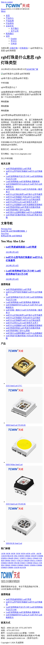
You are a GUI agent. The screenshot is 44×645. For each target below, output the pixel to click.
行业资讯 (10, 23)
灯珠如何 (36, 558)
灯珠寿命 (7, 560)
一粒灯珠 (38, 553)
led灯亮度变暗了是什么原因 (18, 210)
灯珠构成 (29, 563)
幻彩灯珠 (14, 48)
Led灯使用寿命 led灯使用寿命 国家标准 (23, 181)
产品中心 (10, 18)
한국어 (14, 41)
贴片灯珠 (23, 567)
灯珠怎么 (33, 560)
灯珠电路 (20, 565)
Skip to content (7, 2)
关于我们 (15, 28)
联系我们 (10, 34)
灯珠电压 (7, 565)
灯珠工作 (20, 560)
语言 (8, 36)
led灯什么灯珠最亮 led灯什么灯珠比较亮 (23, 199)
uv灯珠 (33, 553)
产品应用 (10, 21)
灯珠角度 (4, 567)
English (14, 39)
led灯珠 (27, 553)
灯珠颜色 (10, 567)
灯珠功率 (34, 556)
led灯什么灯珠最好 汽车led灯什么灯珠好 (23, 197)
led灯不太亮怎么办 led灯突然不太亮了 (22, 202)
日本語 (14, 43)
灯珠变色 (4, 558)
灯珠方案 (17, 563)
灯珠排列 (39, 560)
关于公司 (15, 31)
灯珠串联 (21, 556)
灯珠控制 (10, 563)
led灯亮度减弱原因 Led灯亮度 (18, 169)
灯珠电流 (14, 565)
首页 (8, 16)
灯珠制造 (27, 556)
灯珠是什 (23, 563)
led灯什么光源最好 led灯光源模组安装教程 (24, 205)
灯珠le (16, 556)
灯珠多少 (29, 558)
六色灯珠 (4, 556)
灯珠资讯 (24, 48)
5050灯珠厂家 (32, 69)
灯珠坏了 (17, 558)
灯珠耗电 (33, 565)
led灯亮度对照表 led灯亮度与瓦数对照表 (23, 207)
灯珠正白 (36, 563)
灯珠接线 (4, 563)
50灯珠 (23, 553)
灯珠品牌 (10, 558)
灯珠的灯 (26, 565)
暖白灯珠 (10, 556)
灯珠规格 (39, 565)
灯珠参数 (40, 556)
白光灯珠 (17, 567)
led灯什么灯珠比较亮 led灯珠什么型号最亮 (24, 194)
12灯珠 (3, 553)
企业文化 (10, 26)
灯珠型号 (23, 558)
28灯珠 (8, 553)
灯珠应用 (26, 560)
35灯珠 (18, 553)
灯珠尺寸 (14, 560)
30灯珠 (13, 553)
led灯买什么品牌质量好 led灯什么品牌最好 (24, 212)
